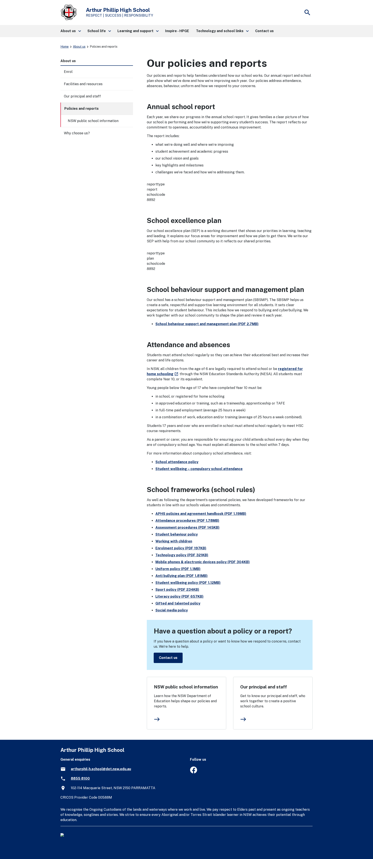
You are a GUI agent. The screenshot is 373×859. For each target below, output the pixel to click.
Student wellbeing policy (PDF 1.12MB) (188, 583)
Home (64, 46)
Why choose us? (77, 133)
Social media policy (171, 610)
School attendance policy (176, 462)
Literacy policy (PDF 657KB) (179, 596)
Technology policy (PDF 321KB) (181, 555)
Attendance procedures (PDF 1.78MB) (187, 521)
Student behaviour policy (176, 534)
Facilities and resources (83, 84)
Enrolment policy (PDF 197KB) (180, 548)
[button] (70, 31)
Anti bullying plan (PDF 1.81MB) (181, 576)
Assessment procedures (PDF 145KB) (187, 527)
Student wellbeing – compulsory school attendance (199, 469)
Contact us (168, 658)
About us (79, 46)
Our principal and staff (263, 687)
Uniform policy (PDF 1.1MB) (178, 569)
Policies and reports (81, 109)
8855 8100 (80, 778)
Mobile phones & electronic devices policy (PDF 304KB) (202, 562)
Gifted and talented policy (177, 603)
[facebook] (193, 772)
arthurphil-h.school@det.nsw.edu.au (101, 769)
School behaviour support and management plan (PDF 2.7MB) (207, 324)
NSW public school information (186, 687)
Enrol (68, 72)
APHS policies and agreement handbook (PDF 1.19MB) (200, 514)
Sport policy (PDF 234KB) (177, 590)
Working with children (173, 541)
